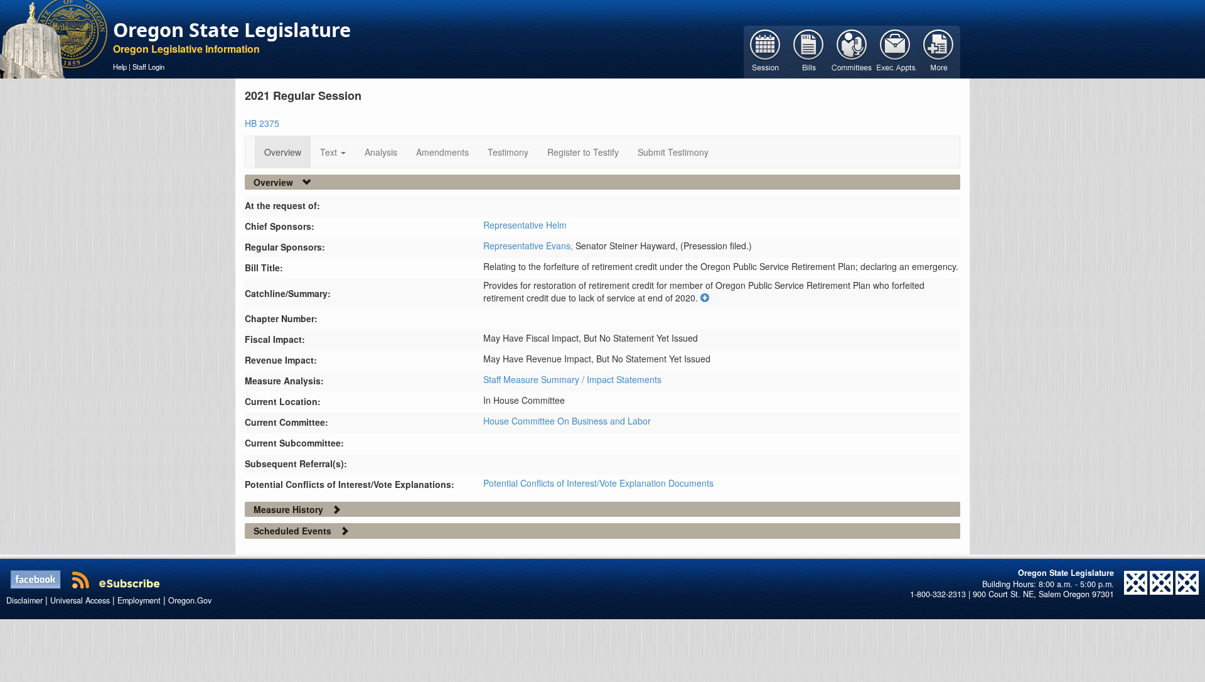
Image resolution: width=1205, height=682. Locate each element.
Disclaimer (24, 600)
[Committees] (852, 51)
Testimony (508, 152)
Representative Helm (525, 225)
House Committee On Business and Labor (567, 420)
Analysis (381, 152)
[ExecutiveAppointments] (895, 51)
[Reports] (938, 51)
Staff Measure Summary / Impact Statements (572, 379)
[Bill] (808, 51)
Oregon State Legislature (232, 29)
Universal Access (80, 600)
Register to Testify (583, 152)
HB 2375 (262, 123)
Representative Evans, (529, 245)
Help (120, 67)
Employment (139, 600)
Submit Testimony (673, 152)
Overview (282, 152)
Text (330, 152)
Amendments (442, 152)
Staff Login (148, 67)
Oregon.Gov (190, 600)
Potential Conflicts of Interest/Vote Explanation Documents (598, 483)
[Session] (765, 51)
